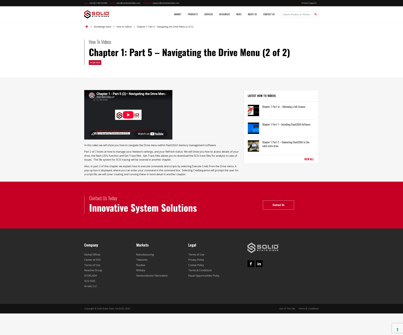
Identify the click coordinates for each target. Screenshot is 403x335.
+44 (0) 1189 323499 (95, 3)
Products (193, 14)
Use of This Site (287, 308)
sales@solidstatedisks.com (125, 3)
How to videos (124, 26)
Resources (224, 14)
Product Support (309, 3)
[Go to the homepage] (263, 248)
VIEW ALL (309, 159)
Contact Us (269, 14)
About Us (252, 14)
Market (178, 14)
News (238, 14)
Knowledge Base (102, 26)
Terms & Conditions (308, 308)
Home (87, 26)
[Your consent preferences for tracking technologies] (397, 329)
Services (208, 14)
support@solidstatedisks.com (161, 3)
